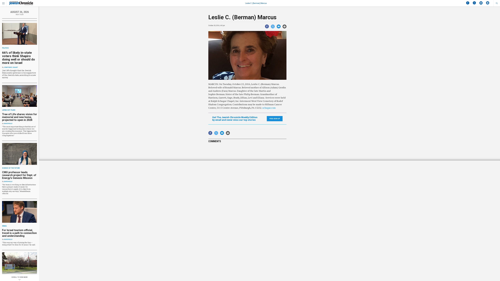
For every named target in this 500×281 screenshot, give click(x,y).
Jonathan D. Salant (11, 67)
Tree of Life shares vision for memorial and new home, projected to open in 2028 (19, 117)
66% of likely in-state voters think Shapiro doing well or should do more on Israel (18, 58)
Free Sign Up (274, 119)
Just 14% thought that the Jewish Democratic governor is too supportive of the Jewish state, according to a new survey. (19, 74)
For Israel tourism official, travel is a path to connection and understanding (19, 233)
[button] (496, 3)
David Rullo (8, 123)
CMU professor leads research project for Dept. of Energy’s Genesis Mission (19, 175)
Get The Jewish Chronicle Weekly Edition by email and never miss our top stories (234, 118)
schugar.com (269, 107)
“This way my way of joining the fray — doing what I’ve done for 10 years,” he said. (18, 243)
